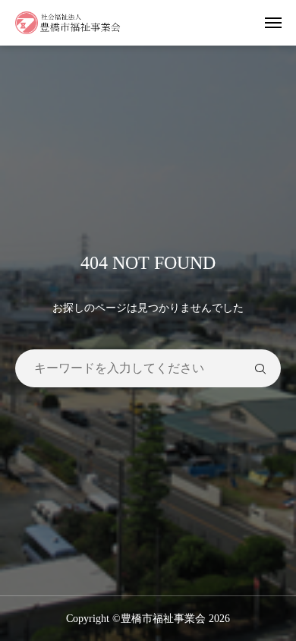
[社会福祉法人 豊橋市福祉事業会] (68, 23)
